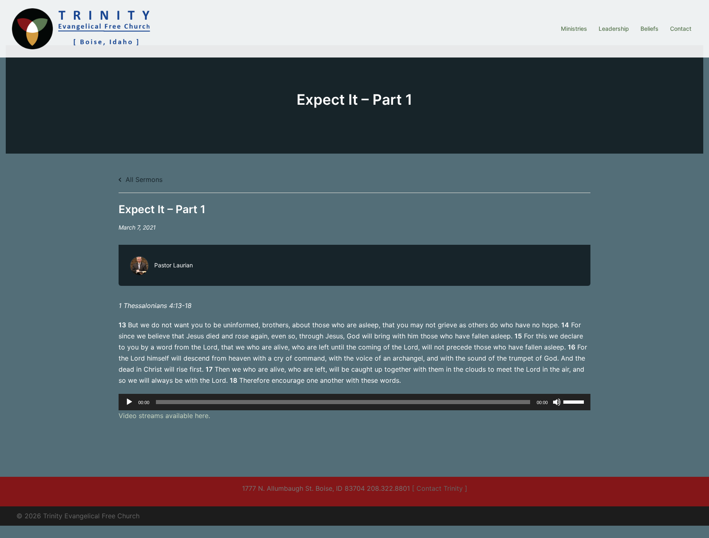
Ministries (574, 28)
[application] (354, 402)
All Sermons (143, 179)
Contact (680, 28)
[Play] (129, 402)
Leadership (614, 28)
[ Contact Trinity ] (439, 488)
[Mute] (557, 402)
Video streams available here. (164, 416)
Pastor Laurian (173, 265)
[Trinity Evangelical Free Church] (82, 28)
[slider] (574, 401)
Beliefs (649, 28)
